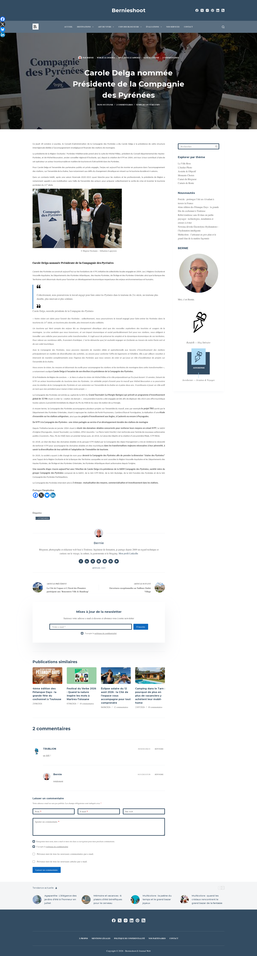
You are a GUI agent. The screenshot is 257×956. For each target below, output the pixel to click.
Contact (188, 27)
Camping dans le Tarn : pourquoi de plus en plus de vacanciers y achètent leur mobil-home (150, 695)
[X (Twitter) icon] (99, 561)
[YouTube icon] (116, 561)
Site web (129, 811)
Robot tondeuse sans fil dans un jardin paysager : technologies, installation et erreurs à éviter (195, 218)
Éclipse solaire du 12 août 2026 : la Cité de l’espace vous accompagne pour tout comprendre (116, 695)
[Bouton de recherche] (216, 146)
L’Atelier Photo (185, 167)
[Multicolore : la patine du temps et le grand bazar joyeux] (135, 899)
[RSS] (222, 10)
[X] (41, 495)
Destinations (84, 27)
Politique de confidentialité (129, 938)
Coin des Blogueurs (128, 27)
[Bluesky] (47, 495)
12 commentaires (121, 707)
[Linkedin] (52, 495)
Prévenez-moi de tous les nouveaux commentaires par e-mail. (65, 853)
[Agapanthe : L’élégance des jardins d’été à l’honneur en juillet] (37, 899)
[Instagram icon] (104, 561)
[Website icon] (93, 561)
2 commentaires (170, 57)
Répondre (159, 749)
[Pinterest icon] (110, 561)
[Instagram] (207, 10)
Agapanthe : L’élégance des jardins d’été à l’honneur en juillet (60, 899)
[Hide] (1, 40)
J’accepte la (101, 633)
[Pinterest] (212, 10)
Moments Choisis (186, 175)
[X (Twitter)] (202, 10)
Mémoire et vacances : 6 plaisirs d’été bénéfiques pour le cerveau (108, 899)
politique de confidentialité (106, 633)
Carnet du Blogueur (187, 179)
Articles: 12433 (98, 568)
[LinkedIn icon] (87, 561)
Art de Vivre (104, 27)
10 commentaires (87, 703)
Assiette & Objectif (187, 171)
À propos (83, 938)
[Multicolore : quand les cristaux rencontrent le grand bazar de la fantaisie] (184, 899)
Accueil (68, 27)
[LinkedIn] (217, 10)
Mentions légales (101, 938)
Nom (38, 811)
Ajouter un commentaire (47, 821)
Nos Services (173, 27)
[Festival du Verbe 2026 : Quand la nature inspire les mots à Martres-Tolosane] (82, 675)
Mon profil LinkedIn (128, 553)
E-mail (84, 811)
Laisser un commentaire (47, 869)
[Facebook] (196, 10)
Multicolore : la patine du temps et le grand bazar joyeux (157, 899)
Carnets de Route (186, 183)
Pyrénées (43, 518)
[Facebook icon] (81, 561)
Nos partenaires (157, 938)
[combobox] (196, 146)
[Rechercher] (223, 27)
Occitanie (154, 57)
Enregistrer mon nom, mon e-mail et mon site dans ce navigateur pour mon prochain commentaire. (75, 841)
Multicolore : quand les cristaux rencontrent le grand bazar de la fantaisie (207, 899)
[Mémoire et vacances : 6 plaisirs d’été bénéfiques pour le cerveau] (86, 899)
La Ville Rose (184, 163)
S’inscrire (140, 626)
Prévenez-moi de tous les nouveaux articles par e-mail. (62, 861)
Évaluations (152, 27)
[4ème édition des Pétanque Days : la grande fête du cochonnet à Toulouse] (47, 675)
